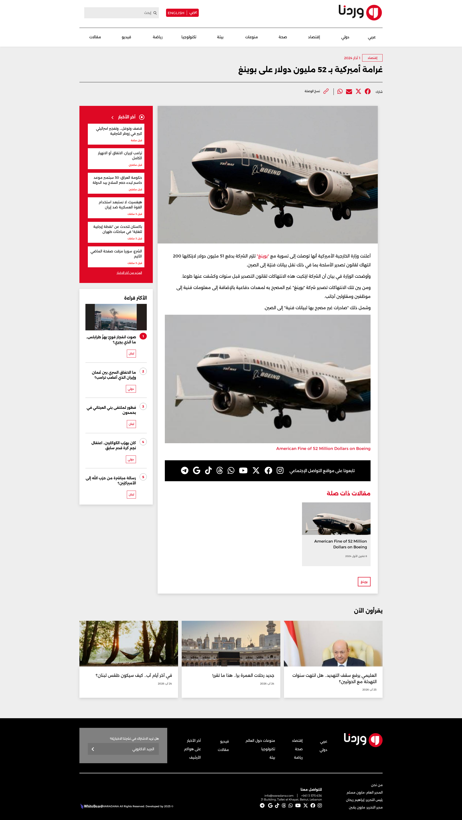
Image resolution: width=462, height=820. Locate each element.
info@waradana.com (279, 795)
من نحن (377, 785)
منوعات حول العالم (260, 740)
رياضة (157, 37)
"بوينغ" (262, 256)
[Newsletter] (93, 749)
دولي (345, 37)
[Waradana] (360, 12)
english (176, 12)
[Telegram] (184, 470)
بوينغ (364, 581)
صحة (283, 37)
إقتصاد (314, 37)
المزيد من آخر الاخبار (129, 273)
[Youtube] (243, 470)
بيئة (220, 37)
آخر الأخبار (194, 740)
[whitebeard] (90, 806)
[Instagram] (280, 470)
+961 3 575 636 (311, 795)
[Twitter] (358, 91)
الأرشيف (195, 757)
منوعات (251, 37)
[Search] (155, 13)
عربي (193, 12)
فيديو (126, 37)
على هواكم (192, 749)
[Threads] (219, 470)
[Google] (196, 470)
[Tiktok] (208, 470)
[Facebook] (368, 91)
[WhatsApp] (231, 470)
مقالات (95, 37)
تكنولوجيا (188, 37)
